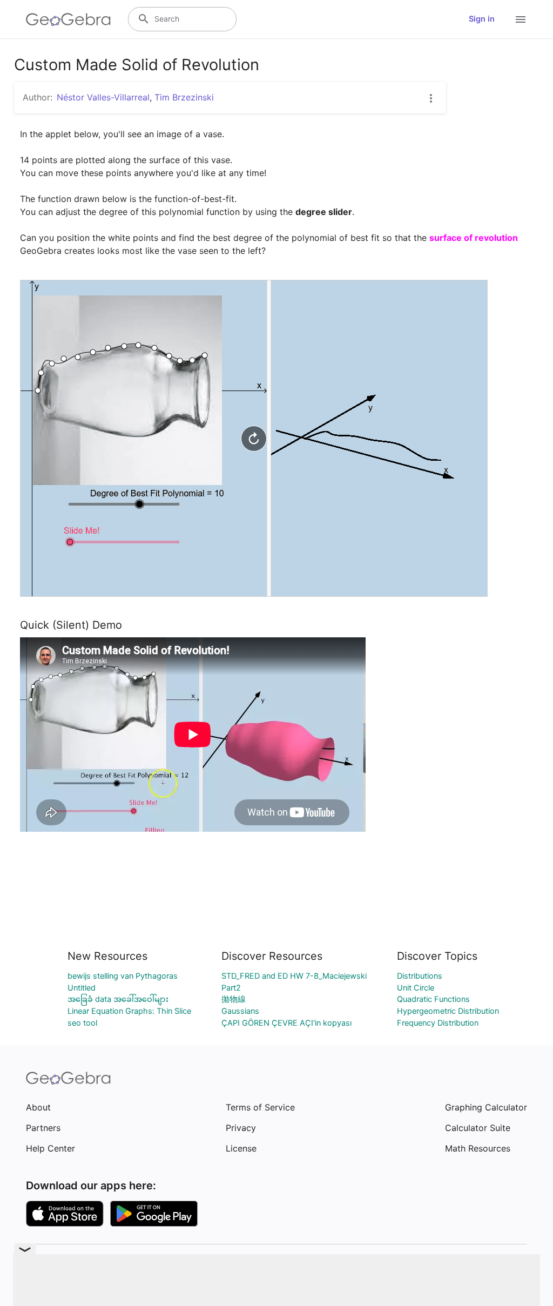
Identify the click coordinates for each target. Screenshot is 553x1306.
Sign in (482, 19)
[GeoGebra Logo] (68, 19)
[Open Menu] (520, 19)
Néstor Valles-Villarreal (103, 97)
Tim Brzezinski (184, 97)
